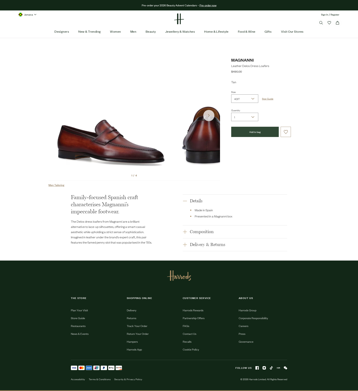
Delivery (131, 310)
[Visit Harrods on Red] (278, 368)
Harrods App (134, 349)
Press (242, 334)
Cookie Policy (191, 349)
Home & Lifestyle (216, 31)
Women (115, 31)
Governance (246, 341)
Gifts (268, 31)
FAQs (186, 326)
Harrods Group (247, 310)
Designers (61, 31)
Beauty (151, 31)
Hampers (132, 341)
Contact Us (189, 334)
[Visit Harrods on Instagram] (264, 368)
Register (335, 14)
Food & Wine (246, 31)
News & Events (80, 334)
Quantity (235, 110)
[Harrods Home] (179, 18)
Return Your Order (138, 334)
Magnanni (242, 60)
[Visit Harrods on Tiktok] (271, 368)
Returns (131, 318)
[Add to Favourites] (286, 132)
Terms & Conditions (100, 379)
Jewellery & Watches (180, 31)
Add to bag (255, 132)
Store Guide (78, 318)
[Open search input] (321, 23)
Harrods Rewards (193, 310)
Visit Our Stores (292, 31)
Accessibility (78, 379)
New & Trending (89, 31)
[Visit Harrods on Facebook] (257, 368)
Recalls (187, 341)
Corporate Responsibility (253, 318)
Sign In (324, 14)
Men (133, 31)
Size (233, 92)
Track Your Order (137, 326)
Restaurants (78, 326)
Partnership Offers (194, 318)
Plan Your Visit (79, 310)
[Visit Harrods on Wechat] (285, 368)
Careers (243, 326)
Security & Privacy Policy (128, 379)
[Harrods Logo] (179, 275)
